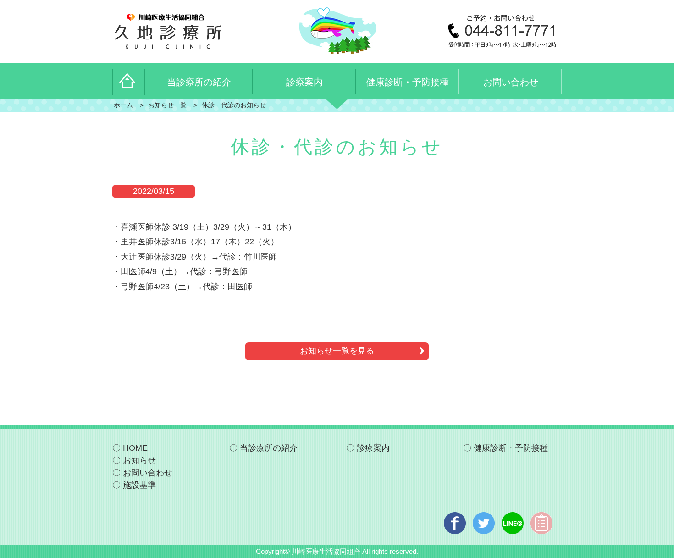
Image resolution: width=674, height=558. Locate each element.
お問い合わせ (147, 472)
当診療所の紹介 (269, 448)
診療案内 (373, 448)
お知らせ (139, 460)
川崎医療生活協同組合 (326, 551)
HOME (135, 448)
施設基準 (139, 485)
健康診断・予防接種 (511, 448)
